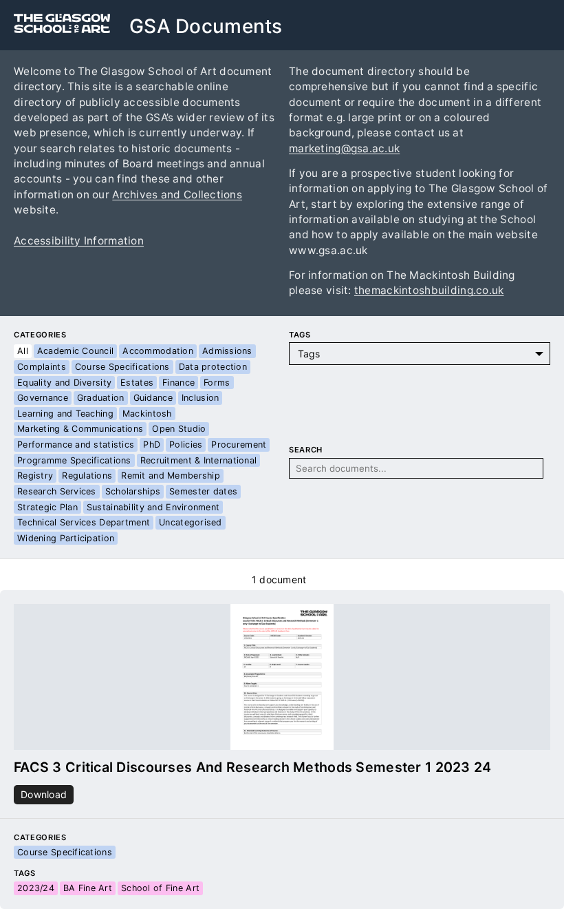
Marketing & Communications (80, 429)
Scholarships (132, 491)
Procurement (238, 444)
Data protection (213, 367)
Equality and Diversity (64, 382)
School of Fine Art (160, 888)
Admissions (227, 351)
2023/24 (35, 888)
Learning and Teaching (65, 413)
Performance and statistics (75, 444)
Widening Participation (65, 538)
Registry (35, 475)
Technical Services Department (83, 522)
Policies (185, 444)
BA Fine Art (87, 888)
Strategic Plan (47, 507)
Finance (178, 382)
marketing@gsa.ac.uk (344, 148)
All (22, 351)
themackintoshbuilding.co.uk (429, 290)
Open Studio (179, 429)
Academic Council (75, 351)
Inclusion (200, 398)
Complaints (41, 367)
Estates (136, 382)
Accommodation (157, 351)
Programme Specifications (74, 460)
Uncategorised (190, 522)
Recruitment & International (198, 460)
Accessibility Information (79, 240)
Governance (42, 398)
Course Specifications (122, 367)
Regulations (87, 475)
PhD (151, 444)
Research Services (56, 491)
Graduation (100, 398)
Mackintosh (147, 413)
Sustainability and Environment (153, 507)
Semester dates (203, 491)
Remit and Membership (170, 475)
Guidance (153, 398)
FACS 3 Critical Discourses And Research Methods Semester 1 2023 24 (252, 767)
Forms (217, 382)
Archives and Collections (177, 194)
